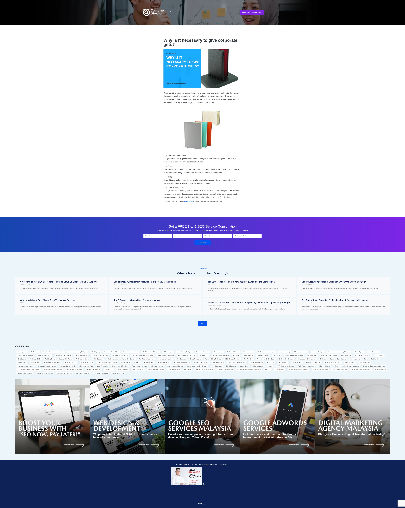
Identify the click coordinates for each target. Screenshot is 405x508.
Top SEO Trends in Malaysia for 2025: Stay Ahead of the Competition (241, 282)
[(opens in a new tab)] (52, 416)
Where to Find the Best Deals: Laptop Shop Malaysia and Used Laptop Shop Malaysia (249, 302)
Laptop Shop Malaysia (214, 305)
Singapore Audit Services (309, 303)
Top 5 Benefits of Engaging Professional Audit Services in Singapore (335, 300)
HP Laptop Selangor (307, 284)
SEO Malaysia (212, 284)
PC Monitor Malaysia (120, 284)
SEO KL (22, 303)
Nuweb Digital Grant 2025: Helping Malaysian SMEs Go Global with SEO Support (58, 282)
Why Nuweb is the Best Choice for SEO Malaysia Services (47, 300)
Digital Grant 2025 (25, 284)
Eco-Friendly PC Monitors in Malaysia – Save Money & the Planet (145, 282)
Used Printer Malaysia (120, 303)
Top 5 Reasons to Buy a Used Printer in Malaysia (137, 300)
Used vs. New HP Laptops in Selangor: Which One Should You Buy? (334, 282)
